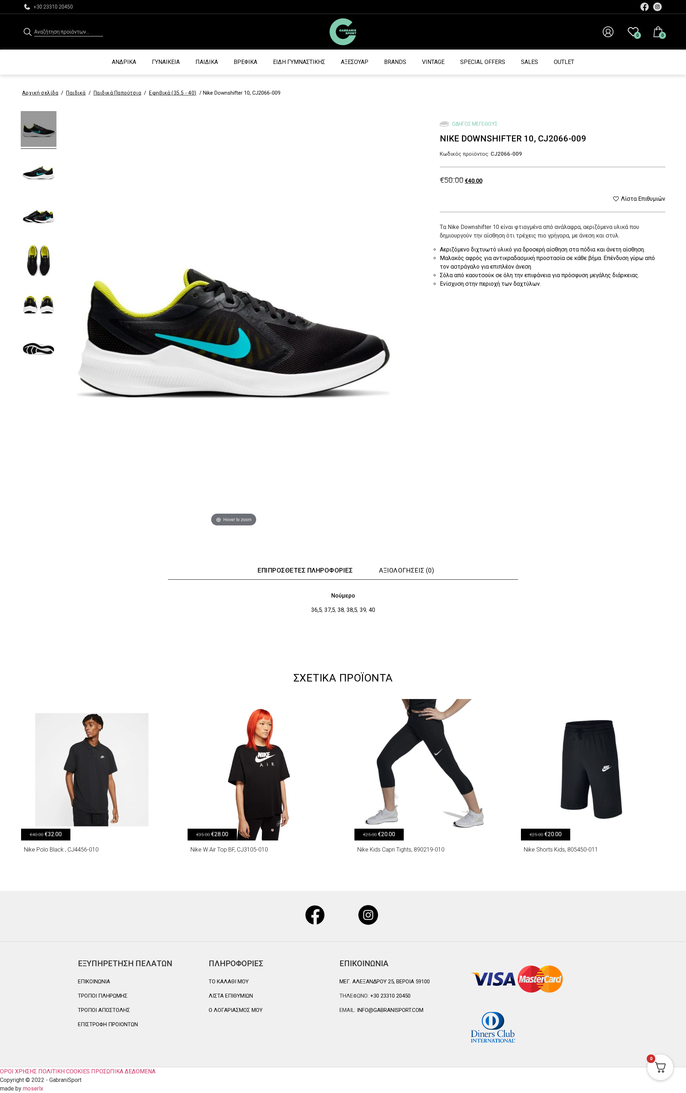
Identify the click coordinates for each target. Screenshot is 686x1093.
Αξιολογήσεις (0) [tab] (406, 570)
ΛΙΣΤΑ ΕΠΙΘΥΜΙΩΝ (231, 996)
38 (341, 610)
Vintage (433, 62)
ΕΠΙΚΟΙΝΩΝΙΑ (94, 981)
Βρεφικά (245, 62)
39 (363, 610)
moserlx (33, 1088)
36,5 (316, 610)
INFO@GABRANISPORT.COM (389, 1010)
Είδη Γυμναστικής (299, 62)
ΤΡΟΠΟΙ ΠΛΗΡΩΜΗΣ (103, 996)
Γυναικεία (166, 62)
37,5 (329, 610)
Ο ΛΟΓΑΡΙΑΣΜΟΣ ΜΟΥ (236, 1010)
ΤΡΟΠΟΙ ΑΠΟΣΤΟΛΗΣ (104, 1010)
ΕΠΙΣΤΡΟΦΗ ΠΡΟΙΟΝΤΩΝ (108, 1024)
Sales (529, 62)
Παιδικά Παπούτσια (117, 93)
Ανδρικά (124, 62)
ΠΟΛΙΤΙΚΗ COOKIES (64, 1071)
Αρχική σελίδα (40, 93)
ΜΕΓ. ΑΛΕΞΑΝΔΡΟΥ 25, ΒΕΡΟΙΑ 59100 (384, 981)
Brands (395, 62)
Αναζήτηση (28, 32)
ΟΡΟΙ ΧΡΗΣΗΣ (18, 1071)
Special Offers (482, 62)
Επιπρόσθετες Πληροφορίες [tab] (305, 570)
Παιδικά (206, 62)
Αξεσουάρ (354, 62)
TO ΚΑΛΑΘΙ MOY (229, 981)
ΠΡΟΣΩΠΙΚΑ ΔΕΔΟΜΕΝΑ (123, 1071)
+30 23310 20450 (53, 7)
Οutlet (564, 62)
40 (372, 610)
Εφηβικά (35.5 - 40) (173, 93)
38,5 (352, 610)
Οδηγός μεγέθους (474, 124)
